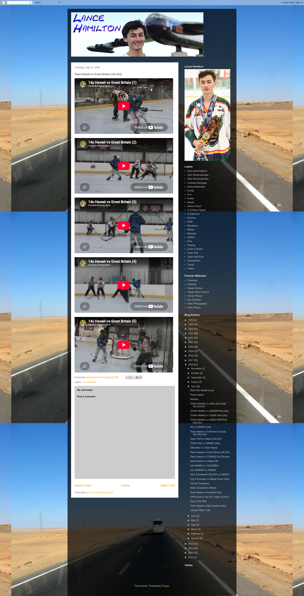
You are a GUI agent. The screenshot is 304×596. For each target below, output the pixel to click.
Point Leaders (197, 394)
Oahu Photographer (197, 303)
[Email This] (127, 377)
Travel (190, 264)
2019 (191, 351)
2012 (191, 557)
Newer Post (83, 485)
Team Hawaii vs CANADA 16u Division (210, 456)
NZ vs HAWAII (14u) (200, 427)
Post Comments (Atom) (101, 492)
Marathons (192, 225)
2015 (191, 543)
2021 (191, 342)
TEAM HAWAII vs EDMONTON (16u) (209, 411)
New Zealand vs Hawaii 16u (204, 461)
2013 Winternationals (198, 175)
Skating (191, 245)
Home (125, 485)
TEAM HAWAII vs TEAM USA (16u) (208, 415)
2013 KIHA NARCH (197, 171)
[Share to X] (134, 377)
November (196, 368)
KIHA (190, 221)
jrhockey (191, 217)
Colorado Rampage (197, 183)
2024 (191, 329)
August (195, 382)
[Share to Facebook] (137, 377)
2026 (191, 320)
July (193, 386)
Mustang (191, 233)
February (196, 533)
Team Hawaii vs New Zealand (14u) (208, 506)
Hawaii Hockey (194, 288)
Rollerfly (194, 399)
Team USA (192, 253)
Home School (194, 206)
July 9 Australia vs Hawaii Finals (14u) (209, 479)
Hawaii (190, 202)
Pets (189, 241)
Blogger (165, 586)
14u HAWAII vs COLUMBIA (204, 465)
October (195, 373)
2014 (191, 548)
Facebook (192, 280)
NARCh (191, 237)
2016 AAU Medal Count (202, 390)
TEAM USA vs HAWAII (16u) (205, 443)
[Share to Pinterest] (140, 377)
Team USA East (195, 256)
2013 (191, 552)
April (193, 525)
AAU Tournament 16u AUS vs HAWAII (209, 474)
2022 (191, 338)
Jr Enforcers (193, 214)
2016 (191, 364)
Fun (189, 194)
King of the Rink (198, 501)
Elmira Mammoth (196, 186)
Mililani (190, 229)
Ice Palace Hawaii (196, 210)
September (197, 377)
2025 (191, 324)
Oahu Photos (194, 307)
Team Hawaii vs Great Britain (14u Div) (210, 452)
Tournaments (89, 382)
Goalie (190, 198)
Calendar (191, 284)
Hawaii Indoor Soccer (198, 292)
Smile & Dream (195, 249)
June (194, 516)
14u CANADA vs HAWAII (203, 470)
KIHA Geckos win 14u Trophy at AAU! (209, 497)
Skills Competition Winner (203, 488)
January (195, 538)
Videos (190, 268)
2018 (191, 355)
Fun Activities (194, 299)
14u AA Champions (200, 483)
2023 (191, 333)
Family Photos (194, 296)
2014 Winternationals (198, 179)
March (194, 529)
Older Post (167, 485)
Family (190, 190)
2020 (191, 347)
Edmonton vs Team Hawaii (203, 447)
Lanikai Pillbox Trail (200, 510)
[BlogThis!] (130, 377)
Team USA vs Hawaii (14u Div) (205, 439)
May (193, 520)
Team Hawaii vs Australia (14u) (206, 492)
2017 (191, 360)
